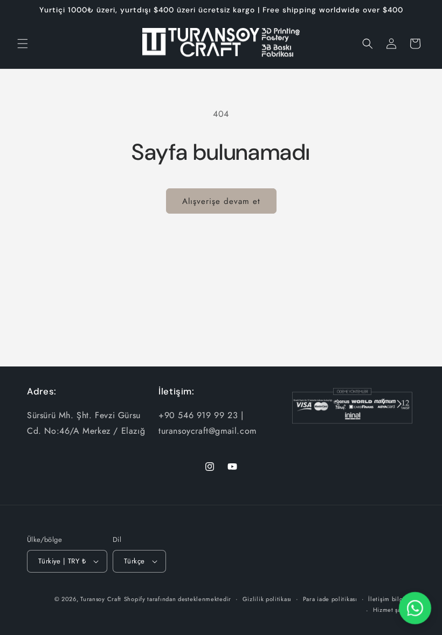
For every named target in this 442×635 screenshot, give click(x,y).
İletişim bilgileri (391, 599)
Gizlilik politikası (267, 599)
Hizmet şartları (394, 609)
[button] (22, 43)
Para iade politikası (330, 599)
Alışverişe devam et (221, 201)
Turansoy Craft (100, 599)
